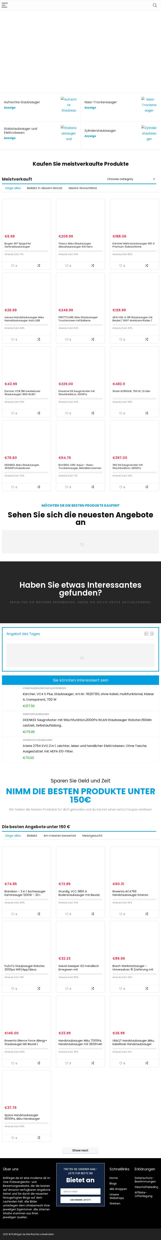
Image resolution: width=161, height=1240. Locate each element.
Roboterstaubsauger (36, 714)
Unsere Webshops (117, 1196)
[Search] (155, 5)
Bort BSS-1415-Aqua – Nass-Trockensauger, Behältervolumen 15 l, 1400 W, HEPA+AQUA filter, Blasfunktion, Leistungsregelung (80, 469)
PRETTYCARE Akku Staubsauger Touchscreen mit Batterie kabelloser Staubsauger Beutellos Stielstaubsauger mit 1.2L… (80, 322)
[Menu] (4, 5)
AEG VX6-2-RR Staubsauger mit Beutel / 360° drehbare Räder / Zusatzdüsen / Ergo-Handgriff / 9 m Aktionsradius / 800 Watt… (133, 322)
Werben (115, 1203)
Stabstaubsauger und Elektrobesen (44, 688)
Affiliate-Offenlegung (143, 1194)
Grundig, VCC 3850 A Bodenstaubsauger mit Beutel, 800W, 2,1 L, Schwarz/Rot (79, 894)
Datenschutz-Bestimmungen (145, 1179)
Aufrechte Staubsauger (37, 740)
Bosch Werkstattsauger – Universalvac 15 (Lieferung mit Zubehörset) (133, 969)
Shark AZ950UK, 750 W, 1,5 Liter (131, 391)
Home (114, 1178)
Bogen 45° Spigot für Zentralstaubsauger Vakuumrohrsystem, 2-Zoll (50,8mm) (21, 248)
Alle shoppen (118, 1189)
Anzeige (10, 108)
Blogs (113, 1183)
